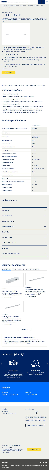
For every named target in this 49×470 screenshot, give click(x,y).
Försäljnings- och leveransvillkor (27, 465)
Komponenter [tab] (6, 269)
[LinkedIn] (44, 462)
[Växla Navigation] (47, 2)
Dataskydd (36, 465)
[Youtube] (46, 462)
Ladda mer (24, 329)
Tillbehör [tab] (21, 269)
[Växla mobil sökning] (39, 2)
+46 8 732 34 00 (9, 414)
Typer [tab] (14, 269)
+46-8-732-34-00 (10, 394)
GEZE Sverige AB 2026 (6, 465)
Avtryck (7, 467)
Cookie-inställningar (43, 465)
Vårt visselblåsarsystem (15, 465)
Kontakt (4, 409)
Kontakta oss (8, 72)
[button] (40, 462)
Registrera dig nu (34, 449)
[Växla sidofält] (43, 2)
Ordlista (3, 467)
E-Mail (28, 343)
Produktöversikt (7, 85)
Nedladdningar (31, 85)
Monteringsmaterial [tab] (33, 269)
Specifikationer (19, 85)
